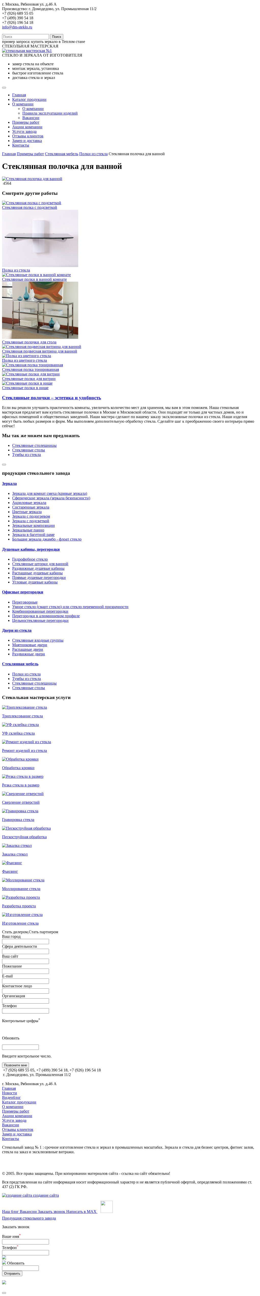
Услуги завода (24, 131)
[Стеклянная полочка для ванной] (32, 179)
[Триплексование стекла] (24, 707)
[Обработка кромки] (20, 759)
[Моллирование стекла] (23, 880)
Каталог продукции (29, 99)
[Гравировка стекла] (20, 811)
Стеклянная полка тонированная (30, 369)
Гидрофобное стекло (30, 559)
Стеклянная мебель (61, 154)
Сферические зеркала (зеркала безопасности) (51, 498)
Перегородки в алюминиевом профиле (46, 616)
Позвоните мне (15, 1065)
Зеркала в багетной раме (33, 534)
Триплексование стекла (22, 716)
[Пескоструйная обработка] (26, 828)
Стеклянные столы (28, 450)
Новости (9, 1093)
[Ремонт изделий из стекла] (26, 742)
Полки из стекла (93, 154)
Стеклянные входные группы (37, 640)
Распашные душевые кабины (37, 573)
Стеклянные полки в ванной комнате (34, 279)
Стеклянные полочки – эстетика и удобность (51, 397)
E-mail (7, 976)
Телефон (9, 1006)
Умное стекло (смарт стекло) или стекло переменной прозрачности (70, 607)
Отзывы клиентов (27, 136)
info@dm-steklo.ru (17, 27)
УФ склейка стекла (18, 733)
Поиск (56, 37)
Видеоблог (11, 1097)
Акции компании (27, 127)
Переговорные (25, 602)
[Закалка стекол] (17, 845)
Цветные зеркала (27, 512)
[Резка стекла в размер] (22, 776)
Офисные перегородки (22, 592)
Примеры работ (25, 122)
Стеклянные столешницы (34, 445)
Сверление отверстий (21, 802)
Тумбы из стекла (26, 454)
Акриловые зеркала (29, 502)
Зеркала (9, 483)
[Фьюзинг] (12, 863)
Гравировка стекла (18, 819)
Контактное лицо (17, 986)
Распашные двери (27, 649)
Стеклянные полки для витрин (29, 378)
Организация (13, 996)
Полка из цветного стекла (24, 360)
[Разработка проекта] (21, 897)
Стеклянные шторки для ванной (40, 564)
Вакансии (30, 118)
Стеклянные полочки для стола (29, 342)
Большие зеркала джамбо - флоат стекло (47, 539)
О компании (23, 104)
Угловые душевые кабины (35, 582)
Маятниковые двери (29, 645)
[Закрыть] (4, 1293)
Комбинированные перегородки (40, 611)
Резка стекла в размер (20, 785)
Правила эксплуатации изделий (50, 113)
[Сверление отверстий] (23, 794)
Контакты (20, 145)
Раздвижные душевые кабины (38, 568)
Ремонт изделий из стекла (24, 750)
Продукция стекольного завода (29, 1218)
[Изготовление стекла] (22, 914)
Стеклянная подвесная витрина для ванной (39, 351)
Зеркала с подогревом (31, 516)
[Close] (4, 464)
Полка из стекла (16, 270)
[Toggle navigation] (4, 87)
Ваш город (11, 936)
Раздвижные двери (28, 654)
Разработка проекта (19, 906)
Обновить (10, 1038)
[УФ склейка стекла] (20, 724)
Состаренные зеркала (30, 507)
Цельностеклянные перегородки (40, 620)
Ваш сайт (10, 956)
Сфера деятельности (19, 946)
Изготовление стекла (20, 923)
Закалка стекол (15, 854)
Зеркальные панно (28, 530)
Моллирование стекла (21, 889)
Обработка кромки (18, 768)
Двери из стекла (16, 630)
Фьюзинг (10, 871)
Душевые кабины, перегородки (31, 549)
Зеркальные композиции (33, 525)
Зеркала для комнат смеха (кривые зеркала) (49, 493)
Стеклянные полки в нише (25, 388)
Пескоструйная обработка (24, 837)
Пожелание (12, 966)
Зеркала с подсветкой (30, 521)
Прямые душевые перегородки (39, 577)
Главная (19, 95)
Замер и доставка (27, 140)
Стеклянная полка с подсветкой (29, 207)
